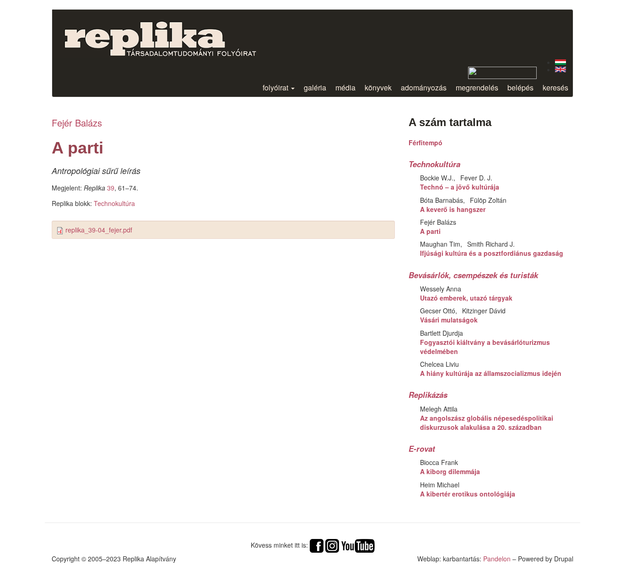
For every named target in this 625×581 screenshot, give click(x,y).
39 (110, 187)
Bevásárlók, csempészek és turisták (473, 274)
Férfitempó (425, 142)
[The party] (560, 69)
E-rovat (422, 448)
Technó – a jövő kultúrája (459, 186)
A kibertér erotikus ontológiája (467, 493)
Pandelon (497, 558)
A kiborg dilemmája (450, 471)
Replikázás (428, 394)
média (345, 87)
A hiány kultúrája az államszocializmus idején (490, 373)
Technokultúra (114, 203)
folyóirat (276, 87)
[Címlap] (167, 34)
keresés (555, 87)
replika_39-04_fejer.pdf (98, 229)
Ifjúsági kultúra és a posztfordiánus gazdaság (491, 253)
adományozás (424, 87)
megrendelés (477, 87)
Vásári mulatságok (449, 319)
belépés (520, 87)
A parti (430, 231)
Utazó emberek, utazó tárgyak (466, 297)
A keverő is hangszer (452, 209)
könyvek (378, 87)
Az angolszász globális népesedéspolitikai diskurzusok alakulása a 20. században (486, 422)
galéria (315, 87)
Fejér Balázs (77, 122)
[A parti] (560, 62)
